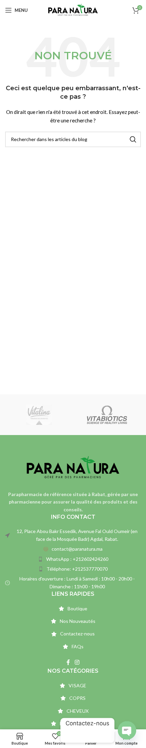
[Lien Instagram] (76, 662)
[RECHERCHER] (133, 139)
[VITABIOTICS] (107, 415)
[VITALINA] (39, 415)
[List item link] (73, 549)
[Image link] (73, 467)
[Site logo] (73, 10)
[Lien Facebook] (68, 662)
